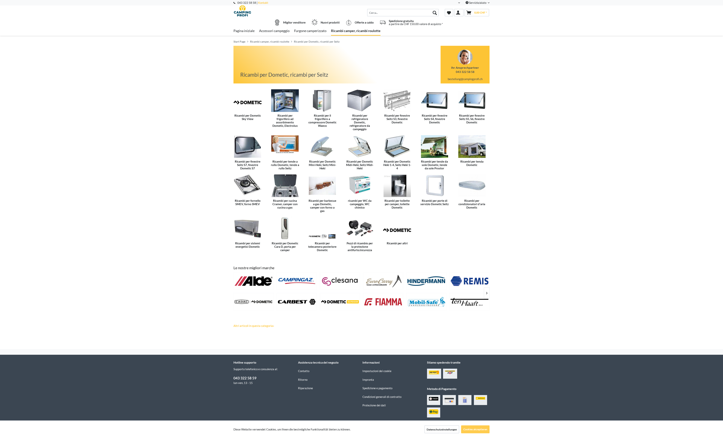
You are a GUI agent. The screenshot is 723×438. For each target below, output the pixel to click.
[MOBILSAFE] (426, 302)
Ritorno (302, 379)
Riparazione (305, 388)
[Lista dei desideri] (449, 12)
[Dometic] (340, 302)
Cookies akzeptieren (475, 429)
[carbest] (297, 302)
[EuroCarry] (383, 281)
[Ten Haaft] (469, 302)
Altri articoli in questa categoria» (253, 325)
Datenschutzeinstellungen (442, 429)
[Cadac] (253, 302)
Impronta (368, 379)
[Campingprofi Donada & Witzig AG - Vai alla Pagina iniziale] (265, 10)
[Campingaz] (297, 281)
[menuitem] (403, 12)
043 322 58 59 (244, 378)
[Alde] (253, 281)
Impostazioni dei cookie (376, 371)
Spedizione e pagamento (377, 388)
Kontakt (263, 2)
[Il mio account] (459, 12)
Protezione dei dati (374, 405)
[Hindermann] (426, 281)
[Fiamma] (383, 302)
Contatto (303, 371)
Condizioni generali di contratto (381, 396)
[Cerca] (435, 12)
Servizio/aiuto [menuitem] (477, 2)
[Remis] (469, 281)
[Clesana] (340, 281)
